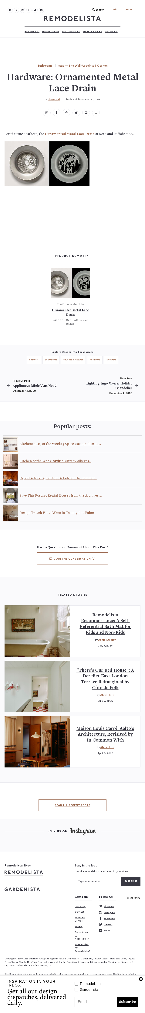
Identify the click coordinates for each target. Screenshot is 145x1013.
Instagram (109, 912)
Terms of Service (80, 919)
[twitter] (76, 112)
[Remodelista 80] (16, 10)
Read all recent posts (72, 805)
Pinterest (109, 906)
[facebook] (56, 112)
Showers (34, 360)
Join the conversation (74, 559)
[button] (97, 10)
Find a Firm (111, 31)
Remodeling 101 (71, 31)
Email (107, 931)
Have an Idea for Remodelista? (82, 947)
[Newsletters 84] (41, 10)
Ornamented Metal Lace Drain (70, 134)
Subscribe (127, 1002)
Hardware (95, 360)
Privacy (79, 926)
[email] (86, 112)
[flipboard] (47, 112)
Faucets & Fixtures (73, 360)
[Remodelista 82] (29, 10)
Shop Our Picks (92, 31)
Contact (79, 912)
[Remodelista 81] (22, 10)
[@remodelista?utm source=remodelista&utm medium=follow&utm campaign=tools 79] (10, 10)
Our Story (80, 906)
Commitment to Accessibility (82, 935)
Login (128, 9)
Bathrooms (45, 65)
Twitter (108, 924)
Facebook (109, 918)
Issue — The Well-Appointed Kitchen (83, 65)
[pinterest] (66, 112)
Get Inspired (32, 31)
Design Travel (50, 31)
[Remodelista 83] (35, 10)
